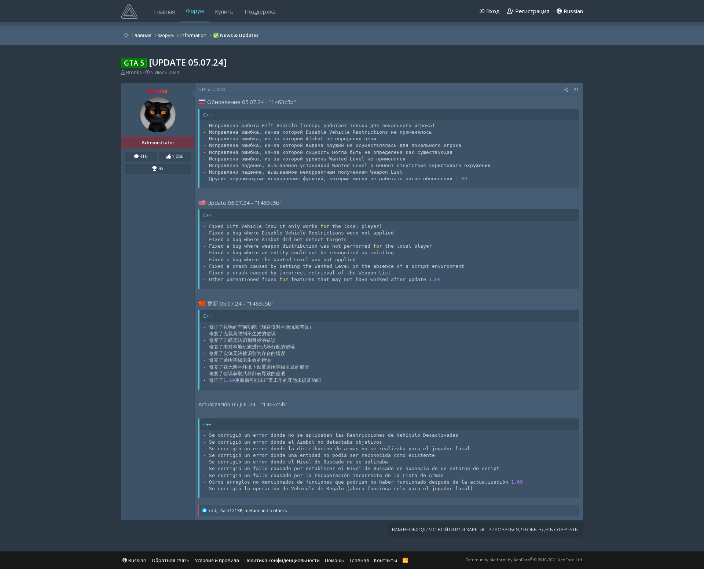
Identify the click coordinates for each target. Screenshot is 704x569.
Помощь (334, 560)
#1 (576, 89)
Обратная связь (171, 560)
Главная (164, 11)
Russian (572, 11)
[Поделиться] (566, 90)
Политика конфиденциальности (282, 560)
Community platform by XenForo (524, 559)
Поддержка (260, 11)
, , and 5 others (247, 510)
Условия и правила (217, 560)
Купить (224, 11)
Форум (195, 10)
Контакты (385, 560)
